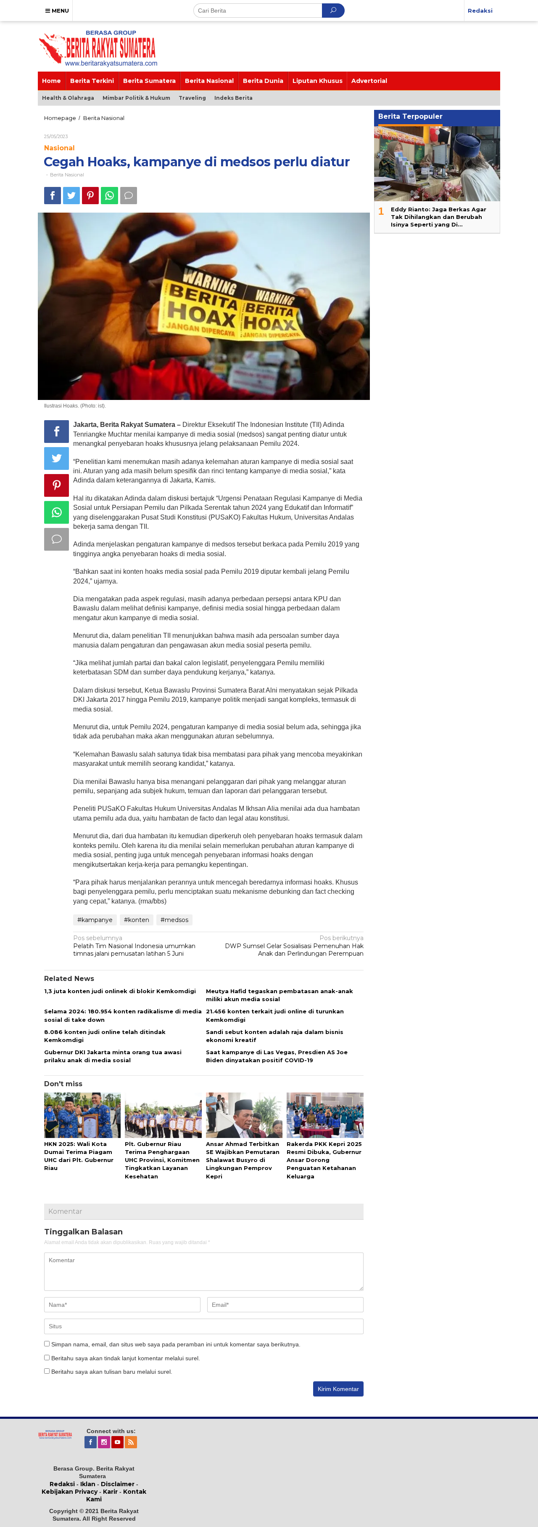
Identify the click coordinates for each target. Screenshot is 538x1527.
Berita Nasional (67, 175)
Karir (110, 1491)
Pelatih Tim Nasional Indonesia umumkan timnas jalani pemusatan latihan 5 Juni (134, 945)
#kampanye (95, 920)
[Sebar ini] (52, 195)
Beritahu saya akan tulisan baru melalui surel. (111, 1371)
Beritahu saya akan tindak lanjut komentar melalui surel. (125, 1358)
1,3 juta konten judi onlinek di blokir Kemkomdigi (120, 991)
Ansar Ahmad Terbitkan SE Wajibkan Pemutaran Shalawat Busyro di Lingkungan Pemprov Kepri (243, 1160)
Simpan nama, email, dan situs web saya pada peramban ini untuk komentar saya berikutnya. (176, 1344)
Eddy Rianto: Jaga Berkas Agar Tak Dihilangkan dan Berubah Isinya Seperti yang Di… (438, 217)
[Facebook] (91, 1442)
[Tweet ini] (71, 195)
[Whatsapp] (109, 195)
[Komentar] (128, 195)
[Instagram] (104, 1442)
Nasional (59, 148)
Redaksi (62, 1484)
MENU (59, 10)
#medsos (174, 920)
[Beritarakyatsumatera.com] (55, 1434)
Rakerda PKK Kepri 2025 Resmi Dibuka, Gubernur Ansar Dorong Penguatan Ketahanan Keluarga (324, 1160)
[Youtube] (118, 1442)
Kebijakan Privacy (70, 1491)
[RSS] (131, 1442)
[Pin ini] (90, 195)
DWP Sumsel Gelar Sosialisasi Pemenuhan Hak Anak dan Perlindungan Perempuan (294, 945)
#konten (136, 920)
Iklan (87, 1484)
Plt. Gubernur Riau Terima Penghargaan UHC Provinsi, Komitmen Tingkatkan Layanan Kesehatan (162, 1160)
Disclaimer (117, 1484)
